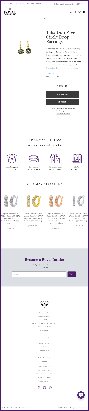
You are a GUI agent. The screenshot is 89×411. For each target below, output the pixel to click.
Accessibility (44, 381)
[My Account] (71, 12)
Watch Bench (44, 354)
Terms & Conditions (45, 370)
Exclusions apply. (44, 267)
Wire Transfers (44, 378)
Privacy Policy (44, 367)
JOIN (72, 274)
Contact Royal (44, 358)
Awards (45, 347)
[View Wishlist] (80, 12)
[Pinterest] (50, 388)
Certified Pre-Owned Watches (44, 323)
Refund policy (44, 338)
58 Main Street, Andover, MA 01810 (71, 4)
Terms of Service (44, 334)
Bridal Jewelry (44, 316)
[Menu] (44, 18)
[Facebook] (38, 388)
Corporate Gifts (44, 327)
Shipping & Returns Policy (44, 374)
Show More (50, 73)
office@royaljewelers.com (78, 408)
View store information (63, 114)
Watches (44, 320)
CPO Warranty (44, 330)
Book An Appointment (31, 4)
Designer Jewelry (45, 313)
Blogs (44, 361)
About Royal (44, 343)
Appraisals (44, 350)
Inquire (62, 102)
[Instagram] (44, 388)
